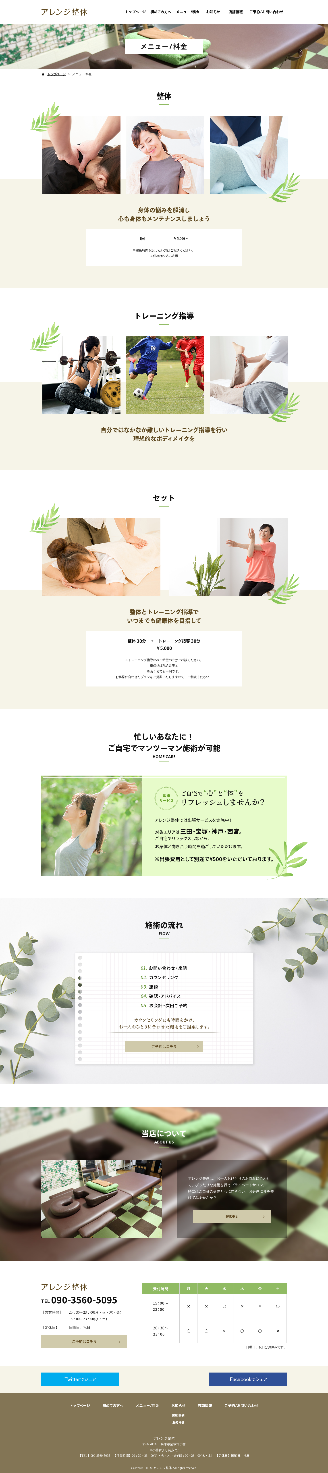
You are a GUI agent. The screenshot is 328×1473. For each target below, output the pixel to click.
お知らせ (213, 12)
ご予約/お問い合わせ (266, 12)
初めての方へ (160, 12)
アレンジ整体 (164, 1438)
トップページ (135, 12)
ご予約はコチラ (84, 1341)
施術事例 (178, 1415)
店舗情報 (235, 12)
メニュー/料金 (187, 12)
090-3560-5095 (100, 1455)
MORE (232, 1216)
